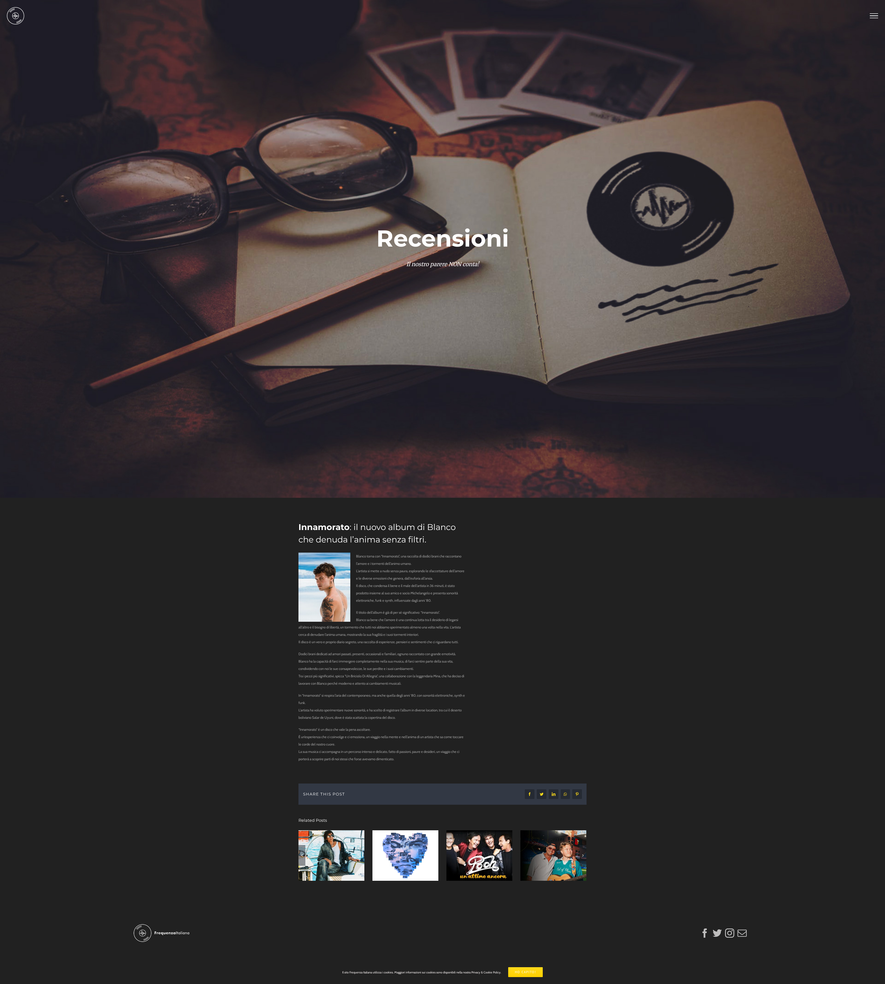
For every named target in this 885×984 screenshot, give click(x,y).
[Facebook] (704, 933)
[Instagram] (729, 933)
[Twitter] (717, 933)
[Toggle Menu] (874, 15)
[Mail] (742, 933)
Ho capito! (525, 972)
